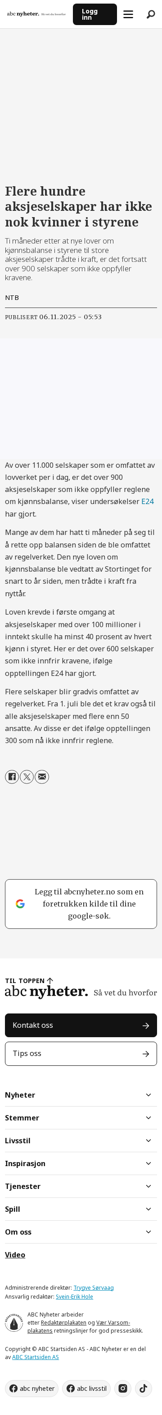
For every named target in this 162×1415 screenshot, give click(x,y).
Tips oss (27, 1053)
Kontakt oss (33, 1025)
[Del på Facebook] (12, 777)
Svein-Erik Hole (74, 1296)
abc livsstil (92, 1388)
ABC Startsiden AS (35, 1357)
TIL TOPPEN (25, 980)
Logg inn (90, 14)
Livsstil (18, 1141)
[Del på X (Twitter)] (27, 777)
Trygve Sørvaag (93, 1287)
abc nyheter (37, 1388)
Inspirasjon (25, 1163)
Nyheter (20, 1095)
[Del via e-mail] (42, 777)
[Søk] (151, 14)
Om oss (18, 1232)
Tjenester (22, 1186)
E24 (147, 501)
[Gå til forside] (36, 14)
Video (15, 1255)
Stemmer (22, 1118)
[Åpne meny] (128, 14)
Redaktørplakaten (63, 1322)
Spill (12, 1209)
